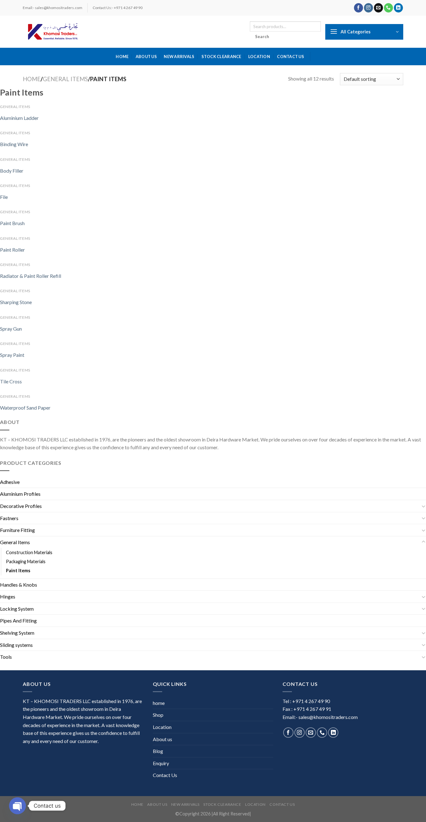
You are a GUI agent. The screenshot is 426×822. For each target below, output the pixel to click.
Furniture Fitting (17, 530)
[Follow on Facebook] (358, 7)
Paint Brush (12, 223)
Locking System (17, 609)
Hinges (7, 596)
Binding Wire (14, 144)
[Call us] (388, 7)
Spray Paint (12, 355)
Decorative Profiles (21, 506)
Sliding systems (16, 645)
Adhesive (10, 482)
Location (259, 56)
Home (32, 79)
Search (262, 36)
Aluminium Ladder (19, 118)
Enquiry (161, 763)
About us (146, 56)
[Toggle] (423, 506)
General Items (65, 79)
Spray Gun (11, 329)
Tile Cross (11, 381)
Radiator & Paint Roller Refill (30, 276)
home (122, 56)
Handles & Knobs (18, 585)
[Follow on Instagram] (368, 7)
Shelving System (17, 633)
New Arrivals (179, 56)
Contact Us (290, 56)
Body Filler (11, 171)
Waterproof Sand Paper (25, 408)
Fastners (9, 518)
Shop (158, 715)
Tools (6, 657)
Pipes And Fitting (18, 620)
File (4, 197)
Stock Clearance (221, 56)
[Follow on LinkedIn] (398, 7)
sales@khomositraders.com (328, 717)
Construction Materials (29, 552)
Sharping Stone (16, 302)
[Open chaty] (17, 805)
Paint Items (18, 570)
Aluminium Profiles (20, 494)
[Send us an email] (378, 7)
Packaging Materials (26, 561)
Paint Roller (12, 250)
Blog (158, 751)
